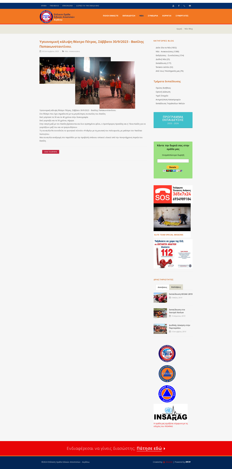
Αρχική (179, 29)
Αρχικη (43, 6)
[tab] (162, 287)
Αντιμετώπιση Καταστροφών (168, 99)
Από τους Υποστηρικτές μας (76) (170, 71)
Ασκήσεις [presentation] (162, 287)
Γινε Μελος (54, 6)
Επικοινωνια (67, 6)
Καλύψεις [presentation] (176, 287)
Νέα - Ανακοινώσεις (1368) (167, 51)
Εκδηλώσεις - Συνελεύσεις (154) (170, 55)
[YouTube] (173, 6)
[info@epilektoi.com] (190, 6)
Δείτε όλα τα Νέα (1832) (166, 47)
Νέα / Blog (189, 29)
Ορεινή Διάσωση (163, 91)
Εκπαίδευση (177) (163, 63)
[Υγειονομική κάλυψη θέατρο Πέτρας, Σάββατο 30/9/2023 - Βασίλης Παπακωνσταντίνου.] (57, 70)
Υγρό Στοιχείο (162, 95)
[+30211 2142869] (184, 6)
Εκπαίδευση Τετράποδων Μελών (170, 103)
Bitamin (169, 462)
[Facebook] (179, 6)
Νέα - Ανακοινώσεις (72, 51)
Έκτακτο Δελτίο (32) (164, 67)
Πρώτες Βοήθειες (163, 88)
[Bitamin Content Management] (188, 462)
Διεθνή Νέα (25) (163, 59)
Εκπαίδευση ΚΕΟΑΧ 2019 (180, 294)
